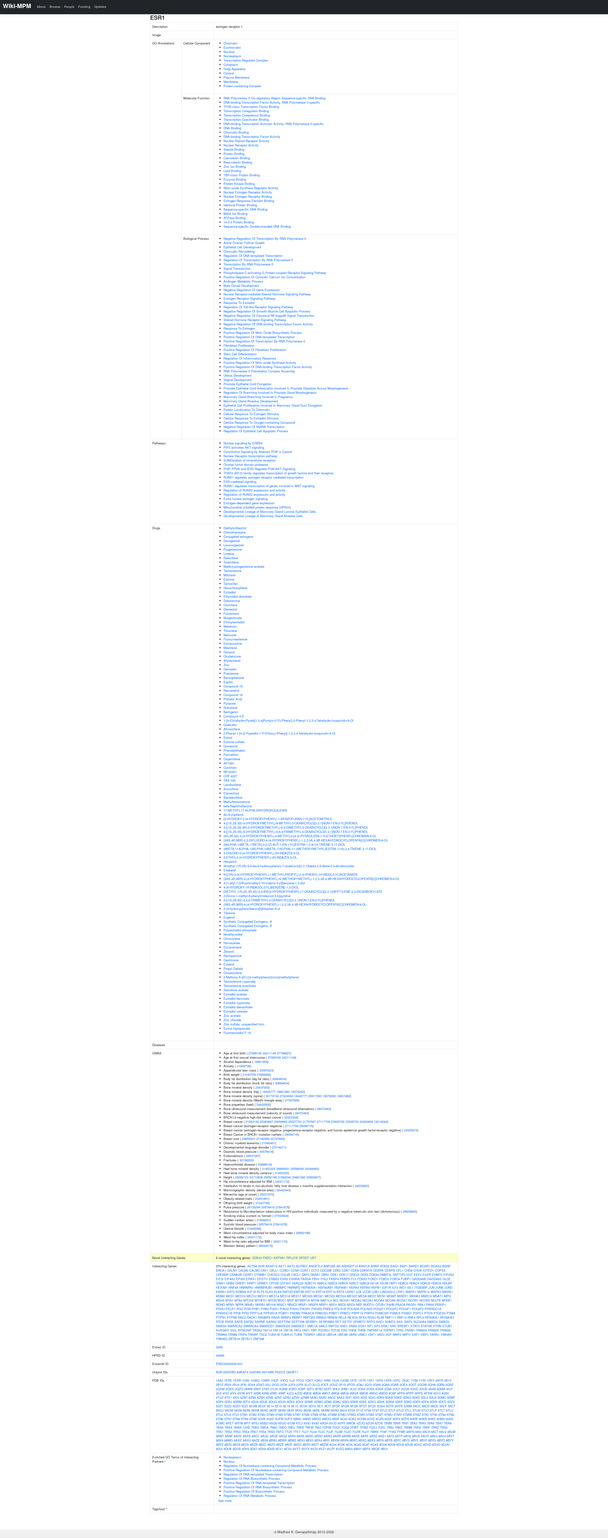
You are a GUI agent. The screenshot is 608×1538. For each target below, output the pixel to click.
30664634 (278, 1079)
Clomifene (230, 605)
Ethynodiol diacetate (237, 596)
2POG (351, 1384)
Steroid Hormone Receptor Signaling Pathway (254, 319)
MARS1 (447, 1291)
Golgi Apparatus (234, 69)
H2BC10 (310, 1283)
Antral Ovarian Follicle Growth (244, 242)
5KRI (290, 1410)
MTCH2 (248, 1300)
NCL (336, 1300)
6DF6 (396, 1419)
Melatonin (230, 626)
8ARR (337, 1436)
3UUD (423, 1389)
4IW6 (257, 1393)
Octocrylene (231, 938)
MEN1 (381, 1296)
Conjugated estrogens (238, 536)
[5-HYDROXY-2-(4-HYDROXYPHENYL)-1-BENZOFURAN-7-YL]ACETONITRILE (277, 819)
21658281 (263, 1220)
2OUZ (334, 1384)
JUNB (439, 1287)
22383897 (266, 1121)
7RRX (417, 1427)
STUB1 (447, 1326)
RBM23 (321, 1317)
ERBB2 (274, 1279)
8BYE (415, 1440)
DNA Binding (232, 128)
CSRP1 (248, 1274)
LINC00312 (387, 1291)
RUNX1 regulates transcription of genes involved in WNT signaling (268, 486)
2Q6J (360, 1384)
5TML (323, 1414)
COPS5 (440, 1270)
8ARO (318, 1436)
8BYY (450, 1440)
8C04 (333, 1444)
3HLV (336, 1389)
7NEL (291, 1427)
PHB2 (265, 1309)
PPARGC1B (224, 1313)
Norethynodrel (232, 934)
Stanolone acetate (235, 990)
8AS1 (382, 1436)
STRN (437, 1326)
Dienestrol (230, 609)
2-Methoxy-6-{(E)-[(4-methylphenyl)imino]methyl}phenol (261, 977)
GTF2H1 (285, 1283)
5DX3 (345, 1401)
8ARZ (373, 1436)
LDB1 (375, 1291)
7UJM (338, 1431)
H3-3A (374, 1283)
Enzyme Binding (234, 179)
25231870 (266, 1194)
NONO (220, 1304)
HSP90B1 (341, 1287)
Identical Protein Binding (240, 205)
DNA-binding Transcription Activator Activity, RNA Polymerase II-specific (273, 123)
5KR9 (246, 1410)
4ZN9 (252, 1397)
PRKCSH (321, 1313)
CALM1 (232, 1270)
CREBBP (222, 1274)
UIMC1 (362, 1334)
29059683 (280, 1121)
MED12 (252, 1296)
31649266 (253, 1228)
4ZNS (269, 1397)
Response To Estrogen (239, 328)
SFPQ (370, 1321)
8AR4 (292, 1436)
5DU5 (255, 1401)
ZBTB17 (246, 1338)
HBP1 (393, 1283)
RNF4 (411, 1317)
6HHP (414, 1419)
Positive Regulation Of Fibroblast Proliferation (254, 349)
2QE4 (404, 1384)
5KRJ (299, 1410)
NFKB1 (447, 1300)
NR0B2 (260, 1304)
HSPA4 (354, 1287)
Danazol (229, 652)
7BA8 (447, 1423)
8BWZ (292, 1440)
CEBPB (390, 1270)
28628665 (409, 1211)
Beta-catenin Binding (237, 162)
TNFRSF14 (374, 1330)
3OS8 (361, 1389)
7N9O (273, 1427)
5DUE (264, 1401)
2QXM (220, 1389)
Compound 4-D (233, 716)
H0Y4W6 (268, 1372)
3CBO (292, 1389)
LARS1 (350, 1291)
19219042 (380, 1121)
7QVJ (373, 1427)
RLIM (380, 1317)
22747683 (277, 1138)
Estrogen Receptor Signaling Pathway (249, 298)
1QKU (318, 1380)
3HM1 (345, 1389)
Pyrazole (229, 703)
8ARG (309, 1436)
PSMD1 (406, 1313)
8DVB (271, 1449)
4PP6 (401, 1393)
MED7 (372, 1296)
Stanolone (230, 707)
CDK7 (346, 1270)
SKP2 (408, 1321)
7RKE (399, 1427)
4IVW (241, 1393)
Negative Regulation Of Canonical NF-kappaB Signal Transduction (268, 315)
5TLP (433, 1410)
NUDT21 (369, 1304)
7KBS (255, 1427)
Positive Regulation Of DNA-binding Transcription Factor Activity (267, 367)
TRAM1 (409, 1330)
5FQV (372, 1406)
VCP (388, 1334)
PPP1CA (256, 1313)
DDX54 (374, 1274)
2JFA (299, 1384)
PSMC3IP (382, 1313)
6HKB (423, 1419)
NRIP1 (323, 1304)
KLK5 (269, 1291)
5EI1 (320, 1406)
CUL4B (285, 1274)
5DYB (433, 1401)
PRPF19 (357, 1313)
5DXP (399, 1401)
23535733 (352, 1121)
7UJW (356, 1431)
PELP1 (231, 1309)
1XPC (396, 1380)
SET (338, 1321)
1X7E (353, 1380)
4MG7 (326, 1393)
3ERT (328, 1389)
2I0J (268, 1384)
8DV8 (262, 1449)
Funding (84, 6)
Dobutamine (231, 600)
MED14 (274, 1296)
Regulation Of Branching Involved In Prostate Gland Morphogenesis (270, 392)
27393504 (281, 1215)
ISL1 (410, 1287)
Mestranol (230, 647)
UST (313, 1257)
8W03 (349, 1449)
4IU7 (449, 1389)
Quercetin (230, 724)
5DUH (282, 1401)
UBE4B (342, 1334)
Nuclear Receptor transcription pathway (250, 456)
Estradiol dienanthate (237, 1007)
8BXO (353, 1440)
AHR (261, 1266)
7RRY (426, 1427)
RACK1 (252, 1317)
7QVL (382, 1427)
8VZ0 (314, 1449)
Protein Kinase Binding (239, 183)
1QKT (309, 1380)
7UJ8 (313, 1431)
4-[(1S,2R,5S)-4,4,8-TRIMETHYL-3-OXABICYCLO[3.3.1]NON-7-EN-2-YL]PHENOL (279, 900)
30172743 (272, 1096)
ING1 (402, 1287)
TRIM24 (421, 1330)
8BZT (315, 1444)
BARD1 (414, 1266)
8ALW (451, 1431)
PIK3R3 (316, 1309)
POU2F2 (392, 1309)
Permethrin (230, 754)
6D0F (388, 1419)
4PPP (410, 1393)
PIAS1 (274, 1309)
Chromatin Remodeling (239, 251)
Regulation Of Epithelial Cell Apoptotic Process (255, 431)
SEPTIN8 (297, 1321)
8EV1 (279, 1449)
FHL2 (324, 1279)
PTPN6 (232, 1317)
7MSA (264, 1427)
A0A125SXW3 (226, 1372)
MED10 (240, 1296)
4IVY (249, 1393)
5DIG (371, 1397)
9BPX (366, 1449)
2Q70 (368, 1384)
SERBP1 (311, 1321)
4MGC (373, 1393)
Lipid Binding (232, 170)
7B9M (388, 1423)
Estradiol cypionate (236, 1002)
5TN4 (442, 1414)
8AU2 (407, 1436)
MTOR (272, 1300)
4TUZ (219, 1397)
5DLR (433, 1397)
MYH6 (315, 1300)
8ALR (426, 1431)
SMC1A (312, 1326)
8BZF (289, 1444)
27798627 (283, 1053)
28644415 (265, 1245)
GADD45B (419, 1279)
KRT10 (310, 1291)
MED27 (352, 1296)
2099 (219, 1347)
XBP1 (425, 1334)
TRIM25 (433, 1330)
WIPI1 (406, 1334)
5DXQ (408, 1401)
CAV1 (264, 1270)
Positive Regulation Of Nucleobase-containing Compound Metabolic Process (276, 1470)
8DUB (409, 1444)
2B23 (227, 1384)
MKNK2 (414, 1296)
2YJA (274, 1389)
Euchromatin (232, 47)
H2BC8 (364, 1283)
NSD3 (351, 1304)
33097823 (266, 1070)
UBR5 (353, 1334)
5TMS (370, 1414)
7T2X (288, 1431)
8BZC (262, 1444)
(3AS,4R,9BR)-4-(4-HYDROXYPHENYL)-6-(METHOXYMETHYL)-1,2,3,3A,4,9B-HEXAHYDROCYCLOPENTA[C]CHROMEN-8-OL (311, 878)
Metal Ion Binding (235, 213)
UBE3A (331, 1334)
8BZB (254, 1444)
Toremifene (231, 562)
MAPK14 (423, 1291)
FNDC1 (268, 1257)
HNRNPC (280, 1287)
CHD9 (408, 1270)
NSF (359, 1304)
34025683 (361, 1185)
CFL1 (400, 1270)
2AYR (439, 1380)
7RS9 (271, 1431)
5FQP (336, 1406)
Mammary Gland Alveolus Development (250, 401)
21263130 (252, 1121)
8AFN (410, 1431)
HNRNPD (293, 1287)
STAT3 (415, 1326)
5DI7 (348, 1397)
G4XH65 (255, 1372)
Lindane (228, 553)
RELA (342, 1317)
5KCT (452, 1406)
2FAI (243, 1384)
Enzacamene (232, 947)
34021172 (281, 1181)
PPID (245, 1313)
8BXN (344, 1440)
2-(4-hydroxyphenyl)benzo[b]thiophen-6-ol (251, 908)
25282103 (241, 1177)
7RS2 (228, 1431)
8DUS (237, 1449)
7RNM (408, 1427)
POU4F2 (418, 1309)
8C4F (366, 1444)
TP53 (400, 1330)
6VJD (333, 1423)
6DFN (405, 1419)
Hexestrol (230, 861)
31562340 (284, 1177)
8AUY (425, 1436)
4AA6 (432, 1389)
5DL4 (424, 1397)
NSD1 (333, 1304)
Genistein (230, 669)
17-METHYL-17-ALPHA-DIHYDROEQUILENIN (255, 810)
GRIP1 (251, 1283)
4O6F (392, 1393)
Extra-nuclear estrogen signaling (245, 498)
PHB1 (256, 1309)
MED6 (362, 1296)
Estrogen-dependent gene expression (249, 503)
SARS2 (271, 1321)
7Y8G (392, 1431)
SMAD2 (432, 1321)
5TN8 (236, 1419)
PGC (240, 1309)
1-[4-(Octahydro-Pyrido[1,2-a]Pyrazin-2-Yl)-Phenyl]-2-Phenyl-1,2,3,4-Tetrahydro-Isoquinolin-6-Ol (288, 720)
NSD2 (342, 1304)
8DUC (418, 1444)
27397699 (291, 1100)
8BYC (397, 1440)
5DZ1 (219, 1406)
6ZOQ (360, 1423)
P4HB (390, 1304)
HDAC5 (425, 1283)
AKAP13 (271, 1266)
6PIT (247, 1423)
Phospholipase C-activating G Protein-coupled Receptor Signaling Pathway (274, 272)
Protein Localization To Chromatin (246, 409)
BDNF (446, 1266)
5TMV (398, 1414)
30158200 (246, 1160)
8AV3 (433, 1436)
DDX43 (257, 1257)
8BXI (326, 1440)
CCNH (295, 1270)
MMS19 (426, 1296)
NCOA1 (345, 1300)
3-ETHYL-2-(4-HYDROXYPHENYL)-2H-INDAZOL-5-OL (260, 857)
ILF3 (395, 1287)
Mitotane (229, 575)
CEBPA (378, 1270)
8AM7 (220, 1436)
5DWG (318, 1401)
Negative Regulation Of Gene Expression (251, 290)
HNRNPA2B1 (264, 1287)
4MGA (354, 1393)
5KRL (316, 1410)
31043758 (249, 1074)
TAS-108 (229, 780)
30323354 (290, 1117)
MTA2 (238, 1300)
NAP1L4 (326, 1300)
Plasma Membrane (236, 77)
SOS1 (362, 1326)
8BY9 (380, 1440)
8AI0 (418, 1431)
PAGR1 (411, 1304)
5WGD (316, 1419)
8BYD (406, 1440)
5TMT (379, 1414)
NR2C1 (281, 1304)
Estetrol (228, 964)
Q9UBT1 (292, 1372)
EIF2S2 (448, 1274)
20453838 (366, 1121)
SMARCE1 (298, 1326)
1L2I (292, 1380)
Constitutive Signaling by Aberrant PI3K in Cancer (257, 451)
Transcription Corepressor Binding (246, 115)
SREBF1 (403, 1326)
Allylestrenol (231, 660)
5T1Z (359, 1410)
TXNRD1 (309, 1334)
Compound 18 (232, 694)
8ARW (346, 1436)
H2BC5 (332, 1283)
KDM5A (241, 1291)
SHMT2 (390, 1321)
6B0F (335, 1419)
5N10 (343, 1410)
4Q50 (445, 1393)
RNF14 (402, 1317)
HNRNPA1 (246, 1287)
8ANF (229, 1436)
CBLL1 (274, 1270)
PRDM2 (295, 1313)
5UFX (288, 1419)
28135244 (253, 1207)
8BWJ (273, 1440)
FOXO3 (384, 1279)
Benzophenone (233, 677)
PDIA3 (220, 1309)
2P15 (342, 1384)
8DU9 (400, 1444)
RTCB (220, 1321)
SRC (393, 1326)
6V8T (315, 1423)
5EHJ (312, 1406)
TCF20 (335, 1330)
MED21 (319, 1296)
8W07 (357, 1449)
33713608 (256, 1177)
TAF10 (267, 1330)
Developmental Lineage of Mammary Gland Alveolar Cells (263, 516)
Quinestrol (230, 746)
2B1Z (219, 1384)
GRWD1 (262, 1283)
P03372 (280, 1372)
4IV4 (233, 1393)
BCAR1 (425, 1266)
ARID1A (364, 1266)
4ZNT (278, 1397)
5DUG (273, 1401)
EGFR (427, 1274)
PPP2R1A (270, 1313)
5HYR (398, 1406)
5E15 (278, 1406)
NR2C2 (292, 1304)
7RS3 (237, 1431)
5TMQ (351, 1414)
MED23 (330, 1296)
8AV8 (219, 1440)
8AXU (247, 1440)
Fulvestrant (231, 613)
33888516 (264, 1164)
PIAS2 (284, 1309)
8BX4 (318, 1440)
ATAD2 (385, 1266)
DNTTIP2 (399, 1274)
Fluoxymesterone (235, 639)
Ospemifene (231, 759)
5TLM (416, 1410)
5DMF (451, 1397)
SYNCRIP (245, 1330)
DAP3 (305, 1274)
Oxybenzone (232, 656)
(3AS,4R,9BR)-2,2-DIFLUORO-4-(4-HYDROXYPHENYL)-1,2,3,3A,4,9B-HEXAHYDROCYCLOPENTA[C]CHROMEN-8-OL (305, 840)
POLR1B (340, 1309)
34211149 (269, 1053)
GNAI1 (220, 1283)
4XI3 (236, 1397)
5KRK (308, 1410)
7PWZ (364, 1427)
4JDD (298, 1393)
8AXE (238, 1440)
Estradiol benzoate (236, 998)
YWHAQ (222, 1338)
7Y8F (383, 1431)
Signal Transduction (237, 268)
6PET (230, 1423)
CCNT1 (305, 1270)
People (69, 6)
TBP (314, 1330)
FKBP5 (345, 1279)
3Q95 (388, 1389)
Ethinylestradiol (234, 622)
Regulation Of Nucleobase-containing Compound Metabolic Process (270, 1465)
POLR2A (353, 1309)
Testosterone (232, 570)
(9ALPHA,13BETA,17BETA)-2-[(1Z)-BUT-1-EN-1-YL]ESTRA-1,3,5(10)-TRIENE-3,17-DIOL (284, 844)
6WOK (351, 1423)
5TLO (425, 1410)
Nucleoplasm (232, 56)
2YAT (265, 1389)
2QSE (449, 1384)
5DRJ (228, 1401)
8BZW (324, 1444)
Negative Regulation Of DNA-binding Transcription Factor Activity (268, 324)
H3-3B (384, 1283)
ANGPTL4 (316, 1266)
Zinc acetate (232, 1015)
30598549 (297, 1168)
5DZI (244, 1406)
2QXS (230, 1389)
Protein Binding (233, 153)
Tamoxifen (230, 583)
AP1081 (228, 763)
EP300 (240, 1279)
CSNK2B (236, 1274)
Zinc (226, 665)
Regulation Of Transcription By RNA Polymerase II (258, 260)
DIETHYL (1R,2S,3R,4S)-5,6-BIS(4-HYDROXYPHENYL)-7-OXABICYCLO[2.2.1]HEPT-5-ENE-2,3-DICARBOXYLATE (302, 891)
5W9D (307, 1419)
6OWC (220, 1423)
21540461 (268, 1143)
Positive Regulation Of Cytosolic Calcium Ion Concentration (264, 277)
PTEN (428, 1313)
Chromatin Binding (236, 132)
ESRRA (294, 1279)
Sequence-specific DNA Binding (245, 209)
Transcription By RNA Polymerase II (248, 264)
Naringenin (230, 712)
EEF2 (418, 1274)
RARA (275, 1317)
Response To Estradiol (239, 302)
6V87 (307, 1423)
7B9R (396, 1423)
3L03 (353, 1389)
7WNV (374, 1431)
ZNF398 (258, 1338)
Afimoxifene (231, 729)
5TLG (400, 1410)
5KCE (434, 1406)
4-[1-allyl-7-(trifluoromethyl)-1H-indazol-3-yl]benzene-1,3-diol (264, 883)
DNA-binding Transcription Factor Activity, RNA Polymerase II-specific (271, 102)
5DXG (372, 1401)
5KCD (426, 1406)
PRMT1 (334, 1313)
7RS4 (245, 1431)
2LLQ (316, 1384)
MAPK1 (411, 1291)
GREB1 (240, 1283)
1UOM (344, 1380)
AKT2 (291, 1266)
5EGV (303, 1406)
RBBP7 (297, 1317)
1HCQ (284, 1380)
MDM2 (220, 1296)
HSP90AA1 (309, 1287)
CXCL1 (296, 1274)
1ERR (237, 1380)
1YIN (422, 1380)
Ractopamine (232, 955)
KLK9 (277, 1291)
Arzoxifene (230, 789)
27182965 (263, 1138)
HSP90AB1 (325, 1287)
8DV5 (245, 1449)
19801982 (283, 1091)
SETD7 (347, 1321)
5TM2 (253, 1414)
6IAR (449, 1419)
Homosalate (231, 943)
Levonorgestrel (233, 545)
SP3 (377, 1326)
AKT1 (282, 1266)
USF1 (372, 1334)
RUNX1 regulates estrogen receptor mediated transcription (263, 477)
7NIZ (317, 1427)
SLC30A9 (419, 1321)
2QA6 (377, 1384)
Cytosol (228, 73)
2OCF (325, 1384)
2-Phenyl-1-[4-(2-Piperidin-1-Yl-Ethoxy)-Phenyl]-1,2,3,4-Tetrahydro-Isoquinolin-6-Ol (279, 733)
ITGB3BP (421, 1287)
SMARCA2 (235, 1326)
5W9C (297, 1419)
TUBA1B (274, 1334)
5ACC (332, 1397)
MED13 (263, 1296)
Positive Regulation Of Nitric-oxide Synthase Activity (259, 362)
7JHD (246, 1427)
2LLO (307, 1384)
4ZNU (287, 1397)
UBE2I (320, 1334)
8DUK (228, 1449)
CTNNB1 (260, 1274)
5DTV (246, 1401)
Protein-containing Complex (242, 86)
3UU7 (396, 1389)
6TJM (291, 1423)
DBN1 (325, 1274)
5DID (356, 1397)
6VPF (342, 1423)
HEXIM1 (222, 1287)
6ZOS (379, 1423)
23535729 (337, 1121)
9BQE (375, 1449)
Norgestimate (232, 617)
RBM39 (332, 1317)
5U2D (270, 1419)
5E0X (262, 1406)
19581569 (260, 1061)
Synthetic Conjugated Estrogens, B (247, 925)
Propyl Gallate (233, 968)
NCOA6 (390, 1300)
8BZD (271, 1444)
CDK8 (355, 1270)
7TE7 (296, 1431)
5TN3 (433, 1414)
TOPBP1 (389, 1330)
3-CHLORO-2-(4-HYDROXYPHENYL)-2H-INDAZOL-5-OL (261, 853)
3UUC (414, 1389)
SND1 (344, 1326)
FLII (353, 1279)
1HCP (275, 1380)
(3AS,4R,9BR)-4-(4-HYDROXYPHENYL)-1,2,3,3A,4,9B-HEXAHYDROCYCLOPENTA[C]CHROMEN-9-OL (294, 904)
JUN (431, 1287)
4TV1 (228, 1397)
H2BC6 (343, 1283)
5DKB (389, 1397)
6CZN (380, 1419)
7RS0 (443, 1427)
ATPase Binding (234, 218)
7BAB (237, 1427)
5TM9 (314, 1414)
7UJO (347, 1431)
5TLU (449, 1410)
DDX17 (344, 1274)
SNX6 (353, 1326)
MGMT (391, 1296)
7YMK (401, 1431)
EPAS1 (251, 1279)
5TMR (361, 1414)
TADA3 (257, 1330)
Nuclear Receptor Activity (241, 145)
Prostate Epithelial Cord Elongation (247, 384)
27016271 (278, 1147)
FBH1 (316, 1279)
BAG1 (394, 1266)
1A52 (219, 1380)
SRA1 (385, 1326)
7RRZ (435, 1427)
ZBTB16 (234, 1338)
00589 (220, 1355)
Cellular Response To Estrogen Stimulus (251, 414)
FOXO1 (373, 1279)
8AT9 (390, 1436)
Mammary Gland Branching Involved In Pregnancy (258, 396)
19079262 (297, 1091)
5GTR (390, 1406)
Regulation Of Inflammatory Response (249, 358)
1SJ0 (335, 1380)
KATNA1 (279, 1257)
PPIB (237, 1313)
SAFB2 (249, 1321)
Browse (54, 6)
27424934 (286, 1096)
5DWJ (337, 1401)
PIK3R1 (305, 1309)
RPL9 (420, 1317)
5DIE (364, 1397)
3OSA (379, 1389)
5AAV (323, 1397)
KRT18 (320, 1291)
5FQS (354, 1406)
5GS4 (381, 1406)
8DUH (445, 1444)
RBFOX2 (309, 1317)
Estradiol (229, 592)
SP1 (370, 1326)
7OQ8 (345, 1427)
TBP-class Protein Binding (241, 175)
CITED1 (428, 1270)
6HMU (441, 1419)
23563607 (313, 1177)
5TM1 (244, 1414)
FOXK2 (362, 1279)
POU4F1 (405, 1309)
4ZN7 (243, 1397)
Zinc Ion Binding (234, 166)
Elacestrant (231, 793)
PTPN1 (221, 1317)
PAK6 (430, 1304)
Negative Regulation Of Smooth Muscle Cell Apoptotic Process (266, 311)
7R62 (390, 1427)
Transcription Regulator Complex (245, 60)
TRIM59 (221, 1334)
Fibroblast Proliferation (238, 345)
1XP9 (387, 1380)
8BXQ (362, 1440)
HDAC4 (414, 1283)
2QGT (412, 1384)
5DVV (300, 1401)
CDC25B (326, 1270)
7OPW (326, 1427)
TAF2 (297, 1330)
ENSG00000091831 (229, 1363)
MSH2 (220, 1300)
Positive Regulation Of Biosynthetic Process (254, 1491)
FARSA (306, 1279)
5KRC (264, 1410)
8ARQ (328, 1436)
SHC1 (380, 1321)
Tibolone (229, 913)
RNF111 (390, 1317)
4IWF (282, 1393)
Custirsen (230, 767)
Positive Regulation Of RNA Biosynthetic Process (257, 1487)
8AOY (238, 1436)
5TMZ (417, 1414)
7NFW (309, 1427)
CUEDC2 (273, 1274)
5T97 (375, 1410)
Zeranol (228, 951)
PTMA (450, 1313)
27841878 (282, 1207)
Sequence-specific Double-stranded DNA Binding (257, 226)
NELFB (436, 1300)
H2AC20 (298, 1283)
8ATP (399, 1436)
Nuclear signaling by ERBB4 (242, 443)
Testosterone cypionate (239, 981)
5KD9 (238, 1410)
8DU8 (391, 1444)
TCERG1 (324, 1330)
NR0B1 (249, 1304)
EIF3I (219, 1279)
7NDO (282, 1427)
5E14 (270, 1406)
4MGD (383, 1393)
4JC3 (290, 1393)
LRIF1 (400, 1291)
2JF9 (291, 1384)
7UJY (365, 1431)
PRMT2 (345, 1313)
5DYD (442, 1401)
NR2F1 (303, 1304)
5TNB (253, 1419)
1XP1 (370, 1380)
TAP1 (306, 1330)
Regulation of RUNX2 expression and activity (254, 490)
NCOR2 (424, 1300)
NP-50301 (230, 771)
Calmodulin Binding (236, 158)
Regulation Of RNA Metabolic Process (249, 1495)
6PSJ (255, 1423)
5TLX (227, 1414)
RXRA (229, 1321)
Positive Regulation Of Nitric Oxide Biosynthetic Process (262, 332)
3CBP (302, 1389)
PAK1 (421, 1304)
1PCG (300, 1380)
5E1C (295, 1406)
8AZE (256, 1440)
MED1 (230, 1296)
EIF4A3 (229, 1279)
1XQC (405, 1380)
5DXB (354, 1401)
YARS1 (435, 1334)
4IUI (219, 1393)
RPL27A (292, 1257)
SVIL (233, 1330)
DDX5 (364, 1274)
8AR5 (300, 1436)
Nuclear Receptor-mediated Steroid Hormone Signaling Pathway (267, 294)
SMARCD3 (282, 1326)
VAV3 (381, 1334)
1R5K (327, 1380)
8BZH (306, 1444)
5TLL (408, 1410)
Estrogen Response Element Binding (248, 200)
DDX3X (355, 1274)
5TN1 (425, 1414)
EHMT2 (437, 1274)
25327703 (295, 1121)
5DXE (363, 1401)
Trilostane (230, 630)
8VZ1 (322, 1449)
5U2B (262, 1419)
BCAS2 (436, 1266)
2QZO (239, 1389)
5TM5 (279, 1414)
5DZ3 (228, 1406)
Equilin (228, 682)
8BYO (441, 1440)
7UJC (321, 1431)
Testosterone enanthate (239, 985)
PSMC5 (395, 1313)
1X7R (362, 1380)
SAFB (238, 1321)
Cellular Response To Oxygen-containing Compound (259, 422)
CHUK (417, 1270)
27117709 (323, 1121)
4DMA (441, 1389)
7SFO (280, 1431)
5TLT (441, 1410)
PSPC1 (418, 1313)
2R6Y (257, 1389)
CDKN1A (366, 1270)
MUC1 (282, 1300)
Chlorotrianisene (234, 532)
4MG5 (307, 1393)
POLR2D (366, 1309)
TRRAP (253, 1334)
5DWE (308, 1401)
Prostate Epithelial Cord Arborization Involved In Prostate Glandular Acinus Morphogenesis (285, 388)
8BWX (282, 1440)
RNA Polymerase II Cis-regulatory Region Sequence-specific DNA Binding (274, 98)
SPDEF (304, 1257)
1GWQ (255, 1380)
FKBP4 (334, 1279)
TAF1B (288, 1330)
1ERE (228, 1380)
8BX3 (310, 1440)
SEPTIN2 (283, 1321)
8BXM (335, 1440)
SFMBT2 (359, 1321)
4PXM (428, 1393)
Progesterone (232, 549)
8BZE (280, 1444)
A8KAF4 (242, 1372)
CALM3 (254, 1270)
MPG (447, 1296)
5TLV (219, 1414)
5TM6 (288, 1414)
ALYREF (302, 1266)
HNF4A (233, 1287)
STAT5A (426, 1326)
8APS (247, 1436)
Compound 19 (232, 686)
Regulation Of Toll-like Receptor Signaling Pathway (258, 307)
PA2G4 (400, 1304)
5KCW (229, 1410)
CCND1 (285, 1270)
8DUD (427, 1444)
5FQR (345, 1406)
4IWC (273, 1393)
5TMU (388, 1414)
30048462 (311, 1168)
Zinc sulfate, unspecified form (243, 1024)
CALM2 (243, 1270)
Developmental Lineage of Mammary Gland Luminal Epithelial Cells (269, 511)
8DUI (219, 1449)
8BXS (371, 1440)
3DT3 (310, 1389)
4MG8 (335, 1393)
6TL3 (299, 1423)
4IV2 (226, 1393)
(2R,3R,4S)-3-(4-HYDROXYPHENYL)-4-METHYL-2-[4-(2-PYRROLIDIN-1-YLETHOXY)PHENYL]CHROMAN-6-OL (299, 836)
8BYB (389, 1440)
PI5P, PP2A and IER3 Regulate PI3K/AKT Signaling (259, 468)
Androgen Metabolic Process (243, 281)
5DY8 (425, 1401)
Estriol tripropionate (236, 1028)
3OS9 (370, 1389)
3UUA (405, 1389)
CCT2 (315, 1270)
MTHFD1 (261, 1300)
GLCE (446, 1279)
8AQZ (283, 1436)
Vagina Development (237, 379)
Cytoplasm (230, 64)
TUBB (298, 1334)
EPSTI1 (262, 1279)
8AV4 (442, 1436)
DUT (410, 1274)
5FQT (363, 1406)
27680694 (263, 1074)
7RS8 (262, 1431)
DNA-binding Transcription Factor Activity (251, 136)
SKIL (399, 1321)
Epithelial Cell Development (242, 247)
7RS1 (219, 1431)
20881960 (298, 1177)
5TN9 (244, 1419)
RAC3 (242, 1317)
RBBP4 (286, 1317)
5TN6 (219, 1419)
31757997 (309, 1121)
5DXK (381, 1401)
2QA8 (386, 1384)
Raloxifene (230, 558)
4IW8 (265, 1393)
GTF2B (274, 1283)
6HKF (432, 1419)
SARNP (260, 1321)
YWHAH (446, 1334)
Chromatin (230, 43)
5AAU (314, 1397)
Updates (100, 6)
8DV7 (253, 1449)
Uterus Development (237, 375)
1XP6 (379, 1380)
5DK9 (380, 1397)
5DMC (441, 1397)
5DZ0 (451, 1401)
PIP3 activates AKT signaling (243, 447)
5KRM (325, 1410)
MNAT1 (438, 1296)
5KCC (417, 1406)
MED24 (341, 1296)
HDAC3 (403, 1283)
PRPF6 (369, 1313)
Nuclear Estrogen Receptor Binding (247, 196)
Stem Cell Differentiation (240, 354)
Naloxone (229, 635)
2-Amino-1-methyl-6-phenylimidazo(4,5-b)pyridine (256, 896)
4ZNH (261, 1397)
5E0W (253, 1406)
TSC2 (263, 1334)
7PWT (354, 1427)
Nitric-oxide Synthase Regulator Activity (250, 188)
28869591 (283, 1168)
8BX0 (301, 1440)
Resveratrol (231, 690)
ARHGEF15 (350, 1266)
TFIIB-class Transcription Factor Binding (251, 106)
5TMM (332, 1414)
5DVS (291, 1401)
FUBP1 (406, 1279)
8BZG (298, 1444)
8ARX (356, 1436)
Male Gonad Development (241, 285)
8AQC (265, 1436)
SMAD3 (444, 1321)
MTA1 (229, 1300)
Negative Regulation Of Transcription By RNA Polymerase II (264, 238)
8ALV (442, 1431)
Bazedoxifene (232, 797)
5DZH (236, 1406)
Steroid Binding (233, 149)
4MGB (363, 1393)
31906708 (243, 1066)
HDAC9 (436, 1283)
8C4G (374, 1444)
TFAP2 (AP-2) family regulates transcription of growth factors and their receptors (278, 473)
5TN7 (228, 1419)
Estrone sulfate (233, 742)
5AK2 (340, 1397)
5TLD (383, 1410)
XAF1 (416, 1334)
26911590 (315, 1096)
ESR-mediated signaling (239, 481)
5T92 (367, 1410)
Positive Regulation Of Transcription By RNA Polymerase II (264, 341)
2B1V (448, 1380)
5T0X (351, 1410)
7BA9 (219, 1427)
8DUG (436, 1444)
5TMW (407, 1414)
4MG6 (317, 1393)
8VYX (305, 1449)
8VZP (331, 1449)
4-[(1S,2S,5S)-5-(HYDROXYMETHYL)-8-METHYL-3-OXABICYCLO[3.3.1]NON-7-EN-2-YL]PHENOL (290, 823)
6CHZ (371, 1419)
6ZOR (370, 1423)
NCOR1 (413, 1300)
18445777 (269, 1091)
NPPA (239, 1304)
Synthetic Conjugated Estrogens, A (247, 921)
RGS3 (371, 1317)
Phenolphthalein (234, 750)
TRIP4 (242, 1334)
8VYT (296, 1449)
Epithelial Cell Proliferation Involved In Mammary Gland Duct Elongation (272, 405)
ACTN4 (252, 1266)
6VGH (324, 1423)
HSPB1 (376, 1287)
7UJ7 (305, 1431)
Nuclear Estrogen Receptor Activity (247, 192)
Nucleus (229, 51)
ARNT (375, 1266)
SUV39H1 (222, 1330)
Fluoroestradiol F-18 (237, 1032)
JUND (448, 1287)
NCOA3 (367, 1300)
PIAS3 (294, 1309)
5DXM (390, 1401)
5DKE (398, 1397)
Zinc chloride (232, 1020)
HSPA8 (365, 1287)
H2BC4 (322, 1283)
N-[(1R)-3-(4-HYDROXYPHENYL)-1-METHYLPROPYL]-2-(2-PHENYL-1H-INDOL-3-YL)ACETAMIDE (290, 874)
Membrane (230, 81)
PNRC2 (328, 1309)
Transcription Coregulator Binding (246, 111)
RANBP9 (264, 1317)
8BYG (432, 1440)
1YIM (414, 1380)
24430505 (263, 1104)
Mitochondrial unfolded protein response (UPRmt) (257, 507)
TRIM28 (445, 1330)
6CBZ (352, 1419)
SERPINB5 (326, 1321)
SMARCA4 (250, 1326)
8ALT (434, 1431)
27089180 (255, 1053)
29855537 (248, 1138)
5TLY (235, 1414)
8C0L (349, 1444)
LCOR (367, 1291)
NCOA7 (402, 1300)
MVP (290, 1300)
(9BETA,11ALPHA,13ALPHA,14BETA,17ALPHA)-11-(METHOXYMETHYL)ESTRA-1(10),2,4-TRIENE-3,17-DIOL (299, 848)
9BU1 (384, 1449)
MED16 (285, 1296)
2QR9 (440, 1384)
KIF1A (251, 1291)
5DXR (416, 1401)
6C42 (343, 1419)
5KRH (282, 1410)
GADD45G (434, 1279)
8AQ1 (256, 1436)
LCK (359, 1291)
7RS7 (254, 1431)
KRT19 (331, 1291)
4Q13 (437, 1393)
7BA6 (430, 1423)
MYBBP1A (302, 1300)
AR (338, 1266)
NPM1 (230, 1304)
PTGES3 (439, 1313)
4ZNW (304, 1397)
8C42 (357, 1444)
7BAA (228, 1427)
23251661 (261, 1198)
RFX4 (362, 1317)
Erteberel (229, 870)
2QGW (422, 1384)
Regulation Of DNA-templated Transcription (253, 255)
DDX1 (334, 1274)
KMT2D (287, 1291)
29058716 (306, 1126)
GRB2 (230, 1283)
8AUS (416, 1436)
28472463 (323, 1108)
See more (225, 1500)
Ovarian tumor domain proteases (245, 464)
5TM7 (297, 1414)
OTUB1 (380, 1304)
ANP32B (329, 1266)
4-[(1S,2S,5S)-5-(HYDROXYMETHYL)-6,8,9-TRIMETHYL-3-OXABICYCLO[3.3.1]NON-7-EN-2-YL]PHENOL (295, 831)
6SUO (282, 1423)
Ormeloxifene (232, 973)
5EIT (327, 1406)
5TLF (391, 1410)
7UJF (329, 1431)
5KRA (255, 1410)
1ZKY (430, 1380)
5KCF (443, 1406)
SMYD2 (333, 1326)
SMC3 (323, 1326)
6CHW (361, 1419)
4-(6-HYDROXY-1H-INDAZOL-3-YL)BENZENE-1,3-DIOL (261, 887)
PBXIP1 (440, 1304)
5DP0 (219, 1401)
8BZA (245, 1444)
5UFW (279, 1419)
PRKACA (307, 1313)
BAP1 (404, 1266)
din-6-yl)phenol (233, 814)
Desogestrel (231, 540)
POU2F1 (379, 1309)
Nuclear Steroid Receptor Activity (246, 141)
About (41, 6)
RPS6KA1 (432, 1317)
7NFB (300, 1427)
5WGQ (326, 1419)
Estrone (228, 579)
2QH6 (432, 1384)
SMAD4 (221, 1326)
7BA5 (422, 1423)
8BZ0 (228, 1444)
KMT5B (299, 1291)
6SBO (264, 1423)
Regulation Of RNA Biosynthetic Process (251, 1478)
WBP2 (397, 1334)
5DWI (328, 1401)
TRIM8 (232, 1334)
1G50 (245, 1380)
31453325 (268, 1168)
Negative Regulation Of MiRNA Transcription (254, 426)
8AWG (228, 1440)
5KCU (220, 1410)
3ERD (319, 1389)
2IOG (275, 1384)
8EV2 (288, 1449)
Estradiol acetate (235, 994)
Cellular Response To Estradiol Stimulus (251, 418)
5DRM (237, 1401)
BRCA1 (221, 1270)
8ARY (365, 1436)
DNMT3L (386, 1274)
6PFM (239, 1423)
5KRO (335, 1410)
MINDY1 (402, 1296)
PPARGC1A (433, 1309)
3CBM (283, 1389)
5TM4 (270, 1414)
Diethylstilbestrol (234, 528)
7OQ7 (336, 1427)
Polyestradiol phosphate (239, 930)
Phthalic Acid (232, 699)
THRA (352, 1330)
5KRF (273, 1410)
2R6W (248, 1389)
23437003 (262, 1087)
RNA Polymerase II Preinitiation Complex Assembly (259, 371)
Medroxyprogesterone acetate (243, 566)
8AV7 (450, 1436)
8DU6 (383, 1444)
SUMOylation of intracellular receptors (249, 460)
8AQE (274, 1436)
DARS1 (315, 1274)
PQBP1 (283, 1313)
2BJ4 (235, 1384)
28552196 (270, 1177)
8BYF (423, 1440)
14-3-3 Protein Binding (238, 222)
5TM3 (262, 1414)
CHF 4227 (230, 776)
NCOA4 (379, 1300)
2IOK (283, 1384)
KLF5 (260, 1291)
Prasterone (230, 673)
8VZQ (340, 1449)
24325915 (410, 1130)
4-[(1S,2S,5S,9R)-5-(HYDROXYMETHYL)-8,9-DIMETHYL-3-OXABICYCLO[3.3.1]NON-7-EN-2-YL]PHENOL (295, 827)
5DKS (416, 1397)
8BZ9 (236, 1444)
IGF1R (386, 1287)
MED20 (307, 1296)
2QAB (394, 1384)
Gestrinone (230, 960)
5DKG (407, 1397)
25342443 (283, 1190)
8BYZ (219, 1444)
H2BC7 (354, 1283)
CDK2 (337, 1270)
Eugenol (229, 917)
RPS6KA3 (447, 1317)
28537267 (252, 1156)
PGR (247, 1309)
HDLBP (447, 1283)
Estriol (227, 737)
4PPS (419, 1393)
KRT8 (340, 1291)
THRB (361, 1330)
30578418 (266, 1151)
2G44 (251, 1384)
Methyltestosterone (236, 801)
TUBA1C (287, 1334)
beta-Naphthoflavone (237, 806)
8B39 (264, 1440)
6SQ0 (273, 1423)
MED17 (296, 1296)
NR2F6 (313, 1304)
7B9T (405, 1423)
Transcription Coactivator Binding (246, 119)
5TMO (342, 1414)
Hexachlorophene (235, 588)
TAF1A (277, 1330)
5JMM (408, 1406)
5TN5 (450, 1414)
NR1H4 (271, 1304)
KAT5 (231, 1291)
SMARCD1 (266, 1326)
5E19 (286, 1406)
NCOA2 (356, 1300)
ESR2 (284, 1279)
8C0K (341, 1444)
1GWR (265, 1380)
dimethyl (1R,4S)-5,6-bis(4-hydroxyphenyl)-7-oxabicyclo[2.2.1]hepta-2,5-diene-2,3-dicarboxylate (288, 866)
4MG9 (344, 1393)
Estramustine (232, 643)
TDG (344, 1330)
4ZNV (295, 1397)
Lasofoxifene (232, 784)
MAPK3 (436, 1291)
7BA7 (439, 1423)
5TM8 (305, 1414)
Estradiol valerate (235, 1011)
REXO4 (352, 1317)
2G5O (260, 1384)
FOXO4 (395, 1279)
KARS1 (221, 1291)
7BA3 (413, 1423)
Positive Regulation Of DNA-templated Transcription (259, 337)
